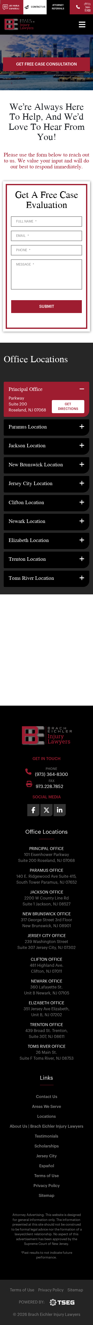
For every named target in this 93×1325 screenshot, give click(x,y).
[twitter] (46, 810)
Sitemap (46, 1196)
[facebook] (33, 810)
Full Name (26, 221)
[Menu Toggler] (82, 24)
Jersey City (46, 1156)
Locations (46, 1117)
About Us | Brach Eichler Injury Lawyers (46, 1126)
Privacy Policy (46, 1186)
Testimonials (46, 1136)
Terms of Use (46, 1176)
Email (22, 235)
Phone (23, 250)
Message (25, 264)
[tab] (46, 399)
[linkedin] (60, 810)
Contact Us (46, 1097)
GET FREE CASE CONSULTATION (46, 64)
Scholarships (46, 1146)
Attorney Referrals (58, 7)
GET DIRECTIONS (68, 407)
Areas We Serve (46, 1107)
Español (46, 1166)
